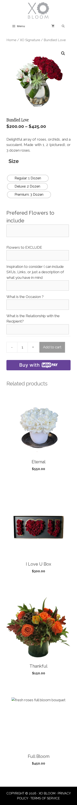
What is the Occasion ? (25, 297)
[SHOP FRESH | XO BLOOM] (38, 10)
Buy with (29, 365)
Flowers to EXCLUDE (24, 247)
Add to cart (52, 347)
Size (14, 161)
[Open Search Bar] (63, 26)
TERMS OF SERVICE (45, 798)
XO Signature (30, 40)
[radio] (27, 178)
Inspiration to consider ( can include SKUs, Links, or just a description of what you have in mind (35, 272)
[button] (63, 53)
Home (11, 40)
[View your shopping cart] (53, 26)
